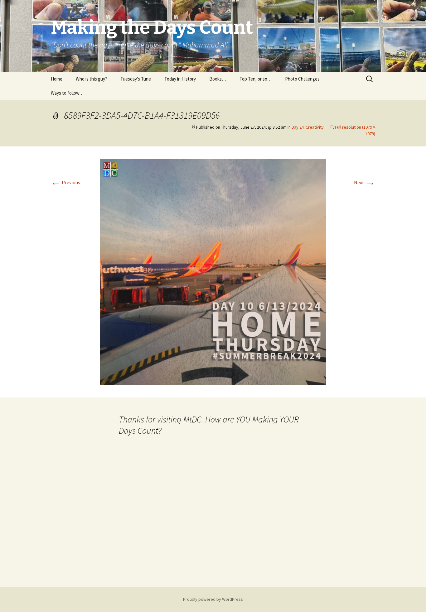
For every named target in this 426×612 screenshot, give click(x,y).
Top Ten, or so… (256, 79)
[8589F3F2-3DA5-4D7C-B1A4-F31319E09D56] (213, 271)
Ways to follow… (67, 93)
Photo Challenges (302, 79)
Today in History (180, 79)
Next (364, 182)
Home (56, 79)
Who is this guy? (91, 79)
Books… (217, 79)
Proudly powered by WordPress (213, 599)
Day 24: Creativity (308, 127)
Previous (65, 182)
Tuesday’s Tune (135, 79)
